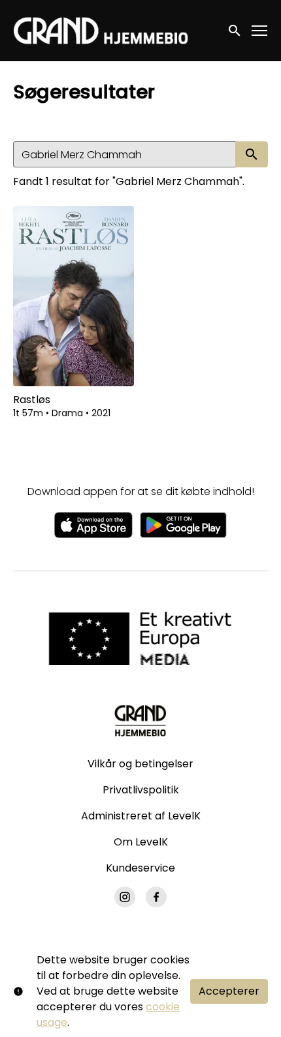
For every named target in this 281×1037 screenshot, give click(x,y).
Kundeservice (140, 867)
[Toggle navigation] (260, 31)
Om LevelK (141, 841)
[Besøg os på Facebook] (156, 897)
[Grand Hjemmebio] (140, 720)
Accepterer (229, 991)
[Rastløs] (73, 296)
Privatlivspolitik (141, 789)
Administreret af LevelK (141, 815)
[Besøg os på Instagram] (124, 897)
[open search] (235, 30)
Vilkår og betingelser (140, 763)
